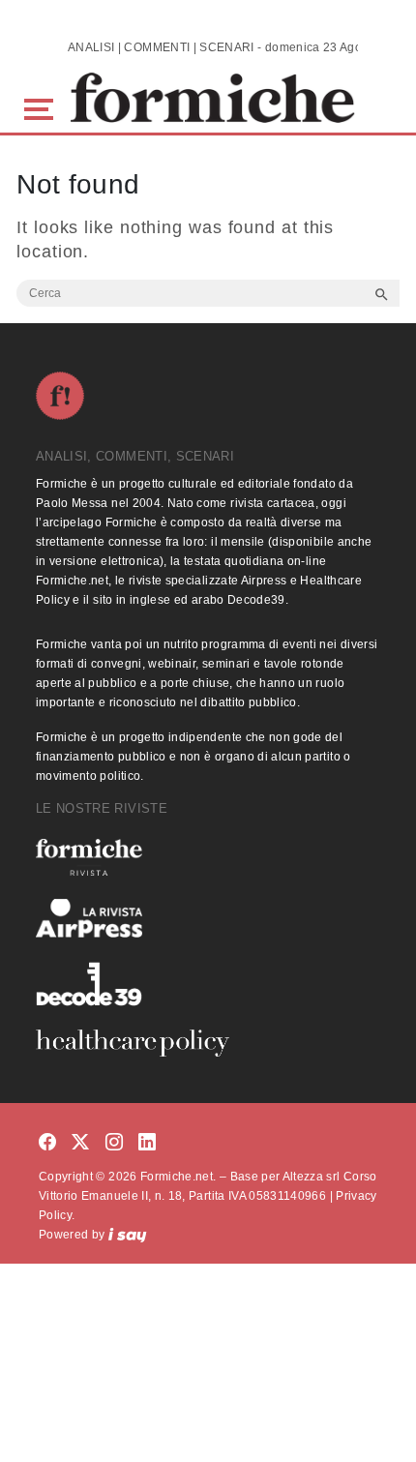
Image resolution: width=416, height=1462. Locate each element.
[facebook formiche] (47, 1143)
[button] (42, 107)
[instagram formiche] (114, 1143)
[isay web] (127, 1234)
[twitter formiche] (80, 1143)
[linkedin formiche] (147, 1143)
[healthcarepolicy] (208, 1043)
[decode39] (208, 983)
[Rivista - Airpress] (208, 919)
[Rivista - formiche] (208, 857)
